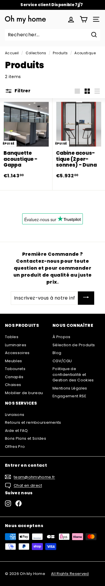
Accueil (12, 53)
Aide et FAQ (16, 430)
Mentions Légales (69, 388)
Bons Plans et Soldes (25, 438)
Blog (56, 353)
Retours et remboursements (33, 422)
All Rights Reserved (70, 573)
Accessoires (17, 353)
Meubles (13, 361)
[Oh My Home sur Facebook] (18, 503)
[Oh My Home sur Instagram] (8, 503)
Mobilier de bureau (24, 393)
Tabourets (15, 369)
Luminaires (16, 345)
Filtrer (22, 91)
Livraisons (14, 414)
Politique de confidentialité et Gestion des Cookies (73, 374)
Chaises (13, 384)
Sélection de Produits (73, 345)
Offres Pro (15, 446)
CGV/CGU (62, 361)
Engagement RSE (69, 396)
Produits (60, 53)
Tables (11, 337)
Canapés (14, 377)
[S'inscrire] (86, 298)
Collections (36, 53)
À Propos (61, 337)
